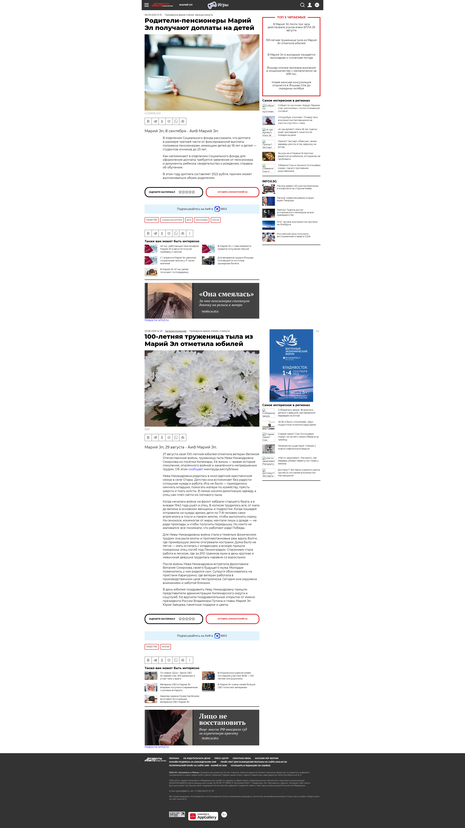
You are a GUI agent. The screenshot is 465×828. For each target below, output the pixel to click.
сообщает (196, 469)
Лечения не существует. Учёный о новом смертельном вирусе (297, 447)
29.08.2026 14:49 (153, 331)
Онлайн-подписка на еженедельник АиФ (192, 762)
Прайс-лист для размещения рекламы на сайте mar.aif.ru (254, 762)
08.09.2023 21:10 (153, 14)
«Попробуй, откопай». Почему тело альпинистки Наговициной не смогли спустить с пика (298, 120)
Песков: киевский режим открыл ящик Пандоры (295, 199)
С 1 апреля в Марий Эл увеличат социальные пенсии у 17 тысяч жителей (178, 260)
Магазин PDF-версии (266, 758)
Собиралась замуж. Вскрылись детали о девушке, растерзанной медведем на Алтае (296, 412)
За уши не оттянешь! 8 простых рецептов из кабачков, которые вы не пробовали (299, 156)
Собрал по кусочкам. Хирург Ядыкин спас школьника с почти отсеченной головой (299, 108)
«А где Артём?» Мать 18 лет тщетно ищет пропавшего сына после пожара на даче (297, 132)
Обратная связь (242, 758)
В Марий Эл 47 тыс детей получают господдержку (174, 271)
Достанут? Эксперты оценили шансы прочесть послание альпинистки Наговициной (299, 472)
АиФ (147, 429)
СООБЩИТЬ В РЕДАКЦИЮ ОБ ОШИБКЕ (250, 765)
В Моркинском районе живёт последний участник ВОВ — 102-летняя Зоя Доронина (236, 675)
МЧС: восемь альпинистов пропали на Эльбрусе (297, 223)
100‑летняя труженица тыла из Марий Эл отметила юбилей (291, 42)
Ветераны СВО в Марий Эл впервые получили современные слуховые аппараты (179, 687)
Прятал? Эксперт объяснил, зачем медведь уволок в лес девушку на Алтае (297, 144)
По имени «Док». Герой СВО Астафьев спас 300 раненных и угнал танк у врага (177, 675)
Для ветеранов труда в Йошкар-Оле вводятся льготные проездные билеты (236, 260)
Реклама (174, 758)
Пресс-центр (222, 758)
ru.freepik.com (153, 113)
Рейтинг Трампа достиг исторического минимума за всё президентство (295, 212)
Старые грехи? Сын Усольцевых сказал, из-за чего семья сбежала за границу (298, 436)
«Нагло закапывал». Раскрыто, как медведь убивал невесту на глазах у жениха (298, 460)
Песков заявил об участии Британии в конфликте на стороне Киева (297, 187)
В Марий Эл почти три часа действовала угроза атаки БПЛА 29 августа (291, 27)
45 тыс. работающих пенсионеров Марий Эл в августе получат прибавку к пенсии (179, 249)
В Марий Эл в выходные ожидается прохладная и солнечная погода (291, 56)
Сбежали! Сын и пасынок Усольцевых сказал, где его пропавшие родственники (299, 168)
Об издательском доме (196, 758)
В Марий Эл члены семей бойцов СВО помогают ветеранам (236, 686)
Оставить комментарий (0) (233, 192)
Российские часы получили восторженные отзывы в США (293, 235)
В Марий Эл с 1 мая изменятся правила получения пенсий (234, 247)
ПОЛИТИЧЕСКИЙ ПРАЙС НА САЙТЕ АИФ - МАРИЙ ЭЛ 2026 (198, 765)
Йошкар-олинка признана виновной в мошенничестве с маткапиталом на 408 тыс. (291, 71)
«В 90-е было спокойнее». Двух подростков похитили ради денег (297, 423)
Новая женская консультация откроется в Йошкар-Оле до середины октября (291, 85)
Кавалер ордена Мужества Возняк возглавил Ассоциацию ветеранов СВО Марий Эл (179, 699)
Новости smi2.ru (157, 320)
